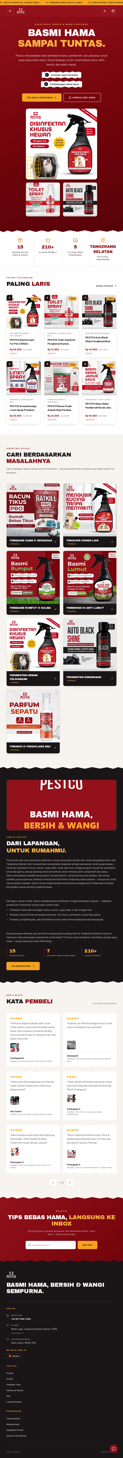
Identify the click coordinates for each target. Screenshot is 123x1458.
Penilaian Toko (13, 1384)
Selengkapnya (21, 966)
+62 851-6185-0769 (21, 1318)
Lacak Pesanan (13, 1401)
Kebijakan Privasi (14, 1430)
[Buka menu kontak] (114, 1449)
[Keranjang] (113, 10)
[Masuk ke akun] (104, 10)
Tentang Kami (13, 1418)
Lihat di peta (16, 1333)
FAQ (8, 1396)
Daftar (87, 1245)
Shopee (15, 1356)
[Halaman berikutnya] (69, 1182)
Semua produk (104, 286)
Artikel (9, 1378)
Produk (9, 1373)
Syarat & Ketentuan (16, 1435)
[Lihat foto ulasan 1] (14, 1047)
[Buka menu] (9, 10)
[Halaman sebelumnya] (53, 1182)
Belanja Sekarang (40, 97)
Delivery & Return (14, 1390)
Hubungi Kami (12, 1424)
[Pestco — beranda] (21, 11)
